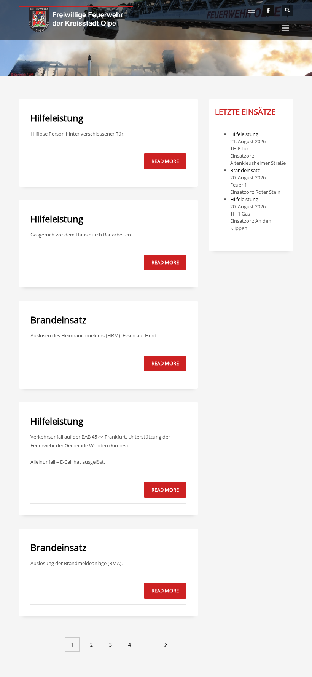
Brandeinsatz (58, 319)
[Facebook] (268, 10)
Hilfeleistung (56, 118)
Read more (165, 161)
